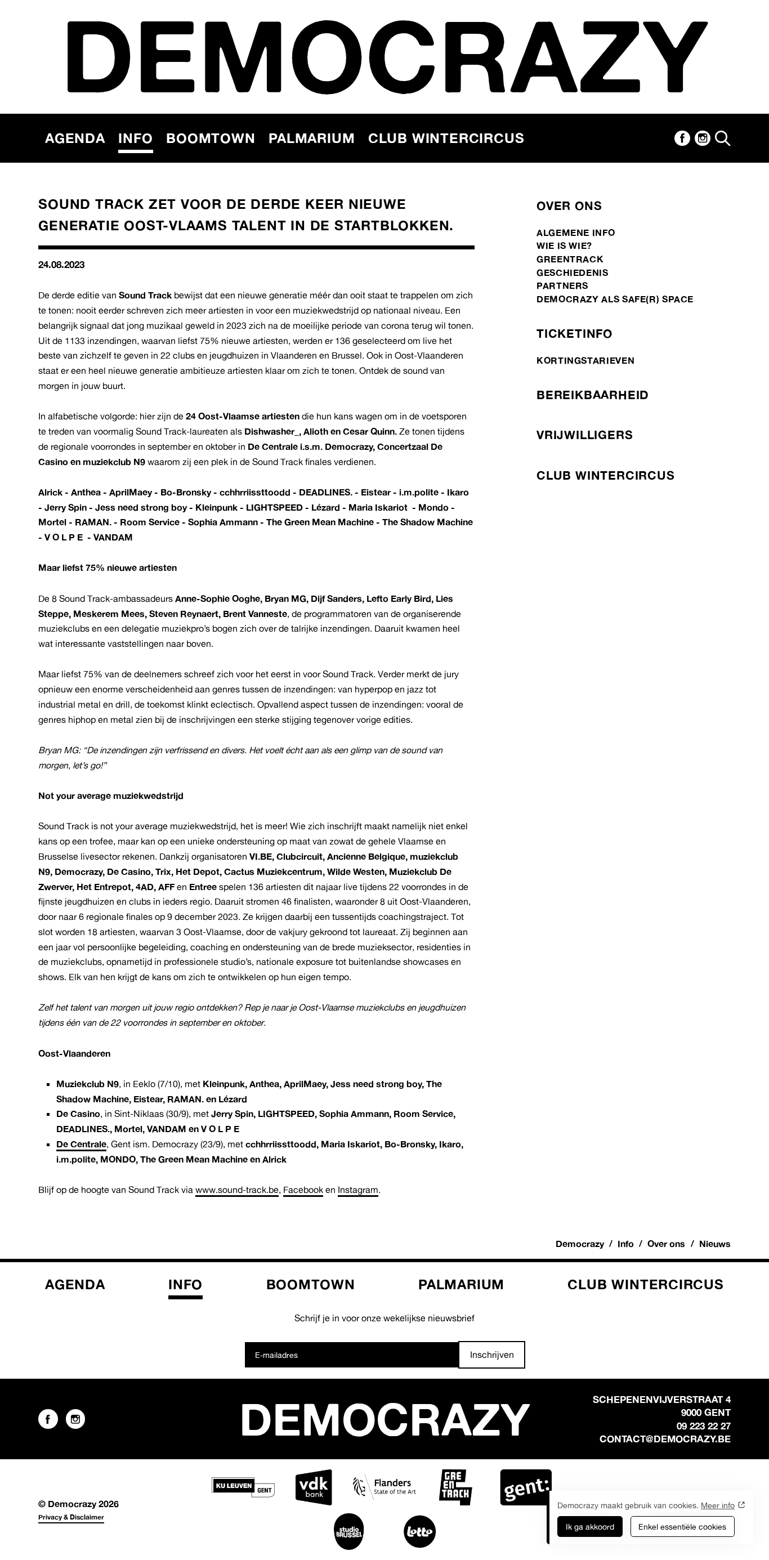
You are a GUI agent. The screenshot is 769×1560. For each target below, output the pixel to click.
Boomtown (210, 137)
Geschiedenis (572, 272)
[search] (723, 138)
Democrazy (580, 1243)
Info (135, 137)
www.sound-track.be (237, 1189)
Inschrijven (492, 1354)
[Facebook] (682, 138)
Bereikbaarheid (592, 394)
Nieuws (715, 1243)
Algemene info (575, 232)
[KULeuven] (243, 1487)
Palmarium (312, 137)
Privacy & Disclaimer (71, 1517)
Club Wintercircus (446, 137)
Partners (562, 285)
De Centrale (81, 1144)
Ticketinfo (574, 333)
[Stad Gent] (525, 1487)
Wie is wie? (564, 245)
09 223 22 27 (704, 1426)
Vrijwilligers (584, 434)
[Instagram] (702, 138)
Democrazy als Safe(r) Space (615, 299)
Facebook (303, 1189)
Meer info (718, 1505)
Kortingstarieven (585, 360)
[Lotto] (419, 1531)
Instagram (358, 1189)
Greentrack (569, 259)
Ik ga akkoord (590, 1526)
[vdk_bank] (313, 1487)
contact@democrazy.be (665, 1439)
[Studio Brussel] (349, 1531)
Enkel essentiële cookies (682, 1526)
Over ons (569, 205)
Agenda (75, 137)
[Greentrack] (455, 1487)
